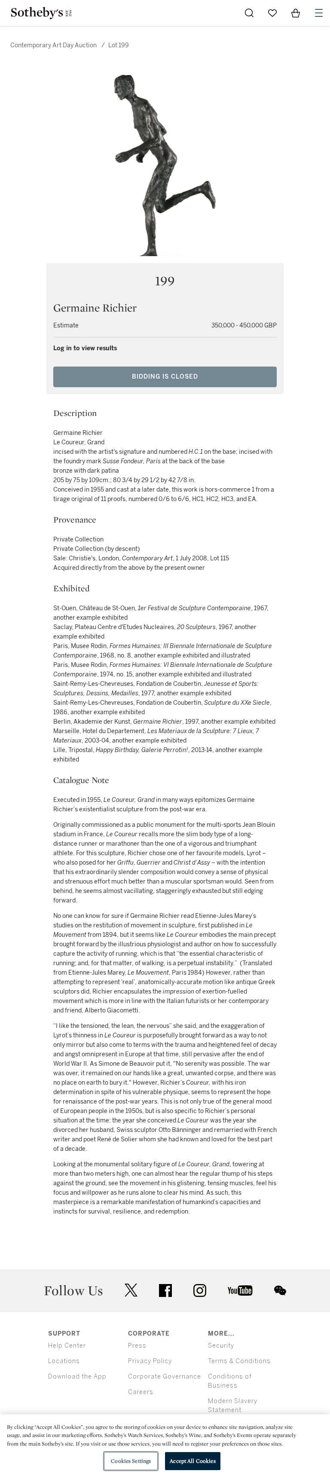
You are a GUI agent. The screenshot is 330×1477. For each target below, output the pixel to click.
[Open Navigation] (319, 12)
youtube (240, 1290)
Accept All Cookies (192, 1461)
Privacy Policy (150, 1361)
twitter (131, 1290)
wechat (280, 1290)
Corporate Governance (164, 1376)
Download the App (77, 1376)
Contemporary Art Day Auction (53, 45)
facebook (165, 1290)
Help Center (67, 1345)
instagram (199, 1290)
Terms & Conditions (239, 1361)
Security (221, 1345)
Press (137, 1345)
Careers (140, 1392)
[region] (165, 1445)
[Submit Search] (249, 13)
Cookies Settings (131, 1461)
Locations (64, 1361)
